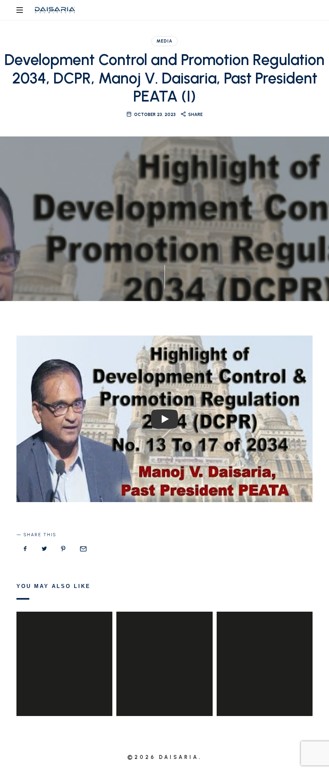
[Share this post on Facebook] (25, 548)
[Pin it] (63, 548)
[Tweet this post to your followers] (44, 548)
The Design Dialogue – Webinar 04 (64, 652)
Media (164, 41)
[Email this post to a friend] (82, 548)
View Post (64, 680)
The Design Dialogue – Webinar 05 (164, 652)
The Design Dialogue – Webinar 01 (264, 652)
